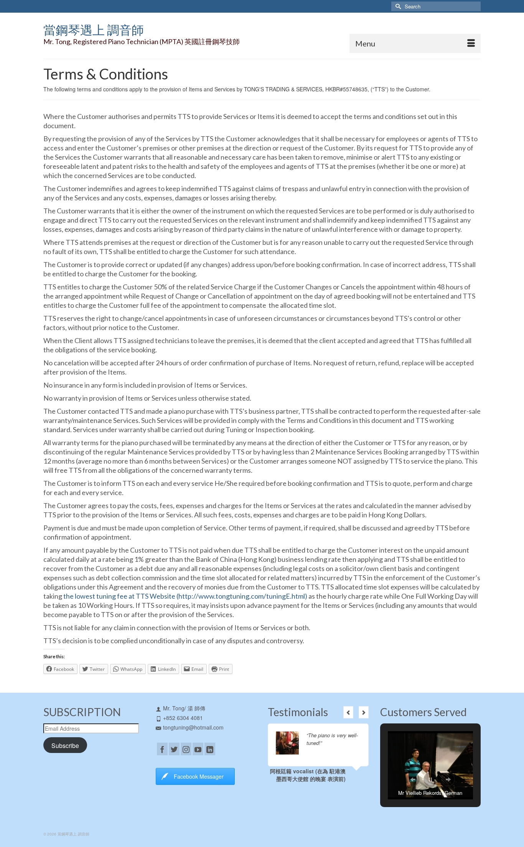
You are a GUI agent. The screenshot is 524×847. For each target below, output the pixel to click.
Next (364, 712)
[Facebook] (162, 749)
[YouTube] (198, 749)
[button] (413, 779)
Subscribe (65, 745)
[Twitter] (174, 749)
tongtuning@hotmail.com (193, 727)
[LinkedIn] (209, 749)
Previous (348, 712)
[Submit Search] (397, 6)
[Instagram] (186, 749)
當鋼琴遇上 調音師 (93, 29)
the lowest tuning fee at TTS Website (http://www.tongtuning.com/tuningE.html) (185, 596)
